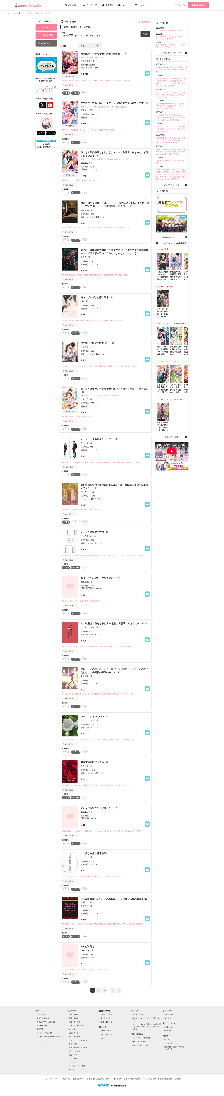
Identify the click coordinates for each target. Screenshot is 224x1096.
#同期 (64, 81)
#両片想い (118, 275)
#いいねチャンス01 (87, 740)
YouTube (167, 1031)
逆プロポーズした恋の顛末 (95, 297)
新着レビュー (42, 1025)
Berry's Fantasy (106, 1034)
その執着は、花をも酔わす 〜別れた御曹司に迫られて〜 (110, 623)
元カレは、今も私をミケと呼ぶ (97, 439)
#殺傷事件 (103, 366)
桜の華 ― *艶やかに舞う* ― (96, 343)
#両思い (72, 970)
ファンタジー (74, 1029)
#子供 (107, 130)
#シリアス (119, 321)
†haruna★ (85, 950)
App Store (40, 133)
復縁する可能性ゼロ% (92, 762)
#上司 (129, 785)
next (119, 990)
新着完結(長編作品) (44, 1018)
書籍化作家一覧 (106, 1022)
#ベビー (95, 130)
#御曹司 (70, 81)
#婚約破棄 (65, 510)
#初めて (85, 970)
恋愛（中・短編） (75, 1022)
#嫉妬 (120, 81)
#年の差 (112, 228)
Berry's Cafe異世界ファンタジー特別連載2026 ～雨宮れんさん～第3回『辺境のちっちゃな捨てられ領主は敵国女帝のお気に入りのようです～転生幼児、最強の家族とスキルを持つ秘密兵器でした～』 (171, 174)
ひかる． (84, 857)
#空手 (77, 740)
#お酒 (101, 647)
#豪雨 (104, 694)
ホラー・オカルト (75, 1051)
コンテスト (143, 5)
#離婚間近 (103, 924)
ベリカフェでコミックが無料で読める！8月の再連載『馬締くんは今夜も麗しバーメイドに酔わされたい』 (171, 94)
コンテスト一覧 (138, 1015)
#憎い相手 (100, 785)
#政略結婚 (93, 275)
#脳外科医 (74, 130)
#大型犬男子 (111, 462)
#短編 (104, 462)
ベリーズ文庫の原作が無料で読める (50, 1037)
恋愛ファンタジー (75, 1033)
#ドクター (65, 130)
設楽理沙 (84, 347)
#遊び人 (105, 740)
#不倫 (69, 601)
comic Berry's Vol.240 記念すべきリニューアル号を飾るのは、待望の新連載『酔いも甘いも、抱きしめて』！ (171, 117)
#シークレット (85, 130)
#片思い (65, 970)
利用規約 (66, 1079)
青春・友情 (73, 1044)
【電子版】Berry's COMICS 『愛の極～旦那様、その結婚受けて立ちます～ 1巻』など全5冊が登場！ (171, 106)
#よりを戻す (108, 831)
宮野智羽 (84, 676)
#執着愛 (89, 647)
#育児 (95, 180)
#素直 (124, 785)
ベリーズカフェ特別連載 (141, 1038)
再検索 (145, 34)
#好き (112, 785)
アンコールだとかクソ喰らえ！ (97, 808)
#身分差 (105, 321)
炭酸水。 (84, 812)
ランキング (92, 5)
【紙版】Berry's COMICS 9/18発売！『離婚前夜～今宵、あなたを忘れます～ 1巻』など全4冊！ (171, 129)
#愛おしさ (81, 924)
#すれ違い (127, 81)
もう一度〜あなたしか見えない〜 (98, 578)
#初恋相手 (65, 785)
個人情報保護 (167, 1079)
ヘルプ (45, 1079)
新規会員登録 (199, 5)
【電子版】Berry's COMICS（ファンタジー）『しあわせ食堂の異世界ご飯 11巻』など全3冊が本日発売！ (171, 140)
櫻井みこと (85, 492)
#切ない (99, 228)
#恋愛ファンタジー (69, 924)
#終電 (71, 694)
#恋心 (133, 694)
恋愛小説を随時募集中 (178, 323)
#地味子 (112, 740)
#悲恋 (86, 510)
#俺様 (77, 321)
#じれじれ (107, 555)
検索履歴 (146, 22)
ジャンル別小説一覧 (44, 1033)
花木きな (84, 110)
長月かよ (84, 443)
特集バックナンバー (139, 1041)
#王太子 (79, 510)
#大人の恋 (143, 555)
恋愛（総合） (74, 1015)
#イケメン (113, 877)
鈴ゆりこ (84, 399)
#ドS (75, 228)
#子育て (70, 321)
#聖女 (73, 510)
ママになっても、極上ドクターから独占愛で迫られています (112, 103)
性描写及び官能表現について (100, 1079)
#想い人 (126, 924)
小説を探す (73, 5)
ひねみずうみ (86, 536)
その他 (71, 1069)
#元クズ (65, 877)
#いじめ (92, 970)
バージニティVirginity (93, 716)
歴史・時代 (73, 1055)
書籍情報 (109, 5)
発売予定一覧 (105, 1018)
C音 (82, 301)
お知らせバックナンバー (171, 53)
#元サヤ (92, 831)
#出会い (133, 366)
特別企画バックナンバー (171, 237)
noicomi (103, 1038)
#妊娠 (100, 275)
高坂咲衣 (84, 906)
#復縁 (84, 81)
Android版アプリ (170, 1018)
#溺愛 (90, 180)
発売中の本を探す (107, 1015)
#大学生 (81, 877)
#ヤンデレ (73, 877)
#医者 (64, 321)
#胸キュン (98, 555)
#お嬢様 (89, 924)
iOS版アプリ (169, 1015)
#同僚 (76, 555)
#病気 (121, 366)
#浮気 (110, 366)
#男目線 (90, 555)
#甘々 (80, 228)
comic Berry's (105, 1031)
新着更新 (40, 1029)
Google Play (50, 133)
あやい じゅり (87, 720)
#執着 (107, 81)
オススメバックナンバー (141, 1045)
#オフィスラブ (93, 81)
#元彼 (107, 785)
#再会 (102, 81)
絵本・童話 (73, 1058)
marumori (85, 582)
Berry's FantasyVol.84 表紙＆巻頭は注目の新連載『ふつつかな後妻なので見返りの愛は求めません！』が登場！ (171, 151)
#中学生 (105, 970)
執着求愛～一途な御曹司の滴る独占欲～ (102, 53)
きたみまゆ (85, 61)
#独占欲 (114, 81)
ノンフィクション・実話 (78, 1047)
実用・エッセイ (74, 1037)
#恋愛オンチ (129, 831)
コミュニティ (42, 1040)
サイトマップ (55, 1079)
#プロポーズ (119, 831)
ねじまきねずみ (87, 627)
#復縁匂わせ (79, 462)
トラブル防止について (150, 1079)
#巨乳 (98, 740)
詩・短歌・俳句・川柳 (77, 1066)
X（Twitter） (169, 1027)
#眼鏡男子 (73, 275)
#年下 (88, 321)
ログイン (182, 5)
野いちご (167, 1039)
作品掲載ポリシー (79, 1079)
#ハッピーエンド (123, 228)
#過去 (132, 924)
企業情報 (178, 1079)
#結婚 (90, 366)
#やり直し (125, 694)
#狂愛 (120, 877)
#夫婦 (96, 924)
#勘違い (92, 785)
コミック (126, 5)
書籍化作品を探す (171, 437)
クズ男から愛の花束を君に (95, 853)
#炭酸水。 (139, 831)
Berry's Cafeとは (46, 43)
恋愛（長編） (74, 1018)
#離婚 (86, 275)
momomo (85, 210)
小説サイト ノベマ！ (172, 1043)
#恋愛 (64, 462)
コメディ (72, 1062)
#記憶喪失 (139, 924)
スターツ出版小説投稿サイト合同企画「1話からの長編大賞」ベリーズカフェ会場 (146, 1026)
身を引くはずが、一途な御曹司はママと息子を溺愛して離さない (114, 388)
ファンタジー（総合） (77, 1025)
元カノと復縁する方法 (93, 532)
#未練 (138, 462)
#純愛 (80, 275)
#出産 (112, 321)
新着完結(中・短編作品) (46, 1022)
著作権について (119, 1079)
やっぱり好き (88, 946)
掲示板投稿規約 (134, 1079)
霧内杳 (83, 257)
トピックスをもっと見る (171, 185)
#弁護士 (78, 180)
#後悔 (81, 601)
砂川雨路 (84, 163)
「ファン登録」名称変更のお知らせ (169, 30)
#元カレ (78, 81)
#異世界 (98, 510)
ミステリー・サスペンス (78, 1040)
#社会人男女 (95, 462)
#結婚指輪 (125, 740)
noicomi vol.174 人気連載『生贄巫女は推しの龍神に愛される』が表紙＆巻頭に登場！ (171, 69)
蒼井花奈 (84, 766)
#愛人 (133, 740)
